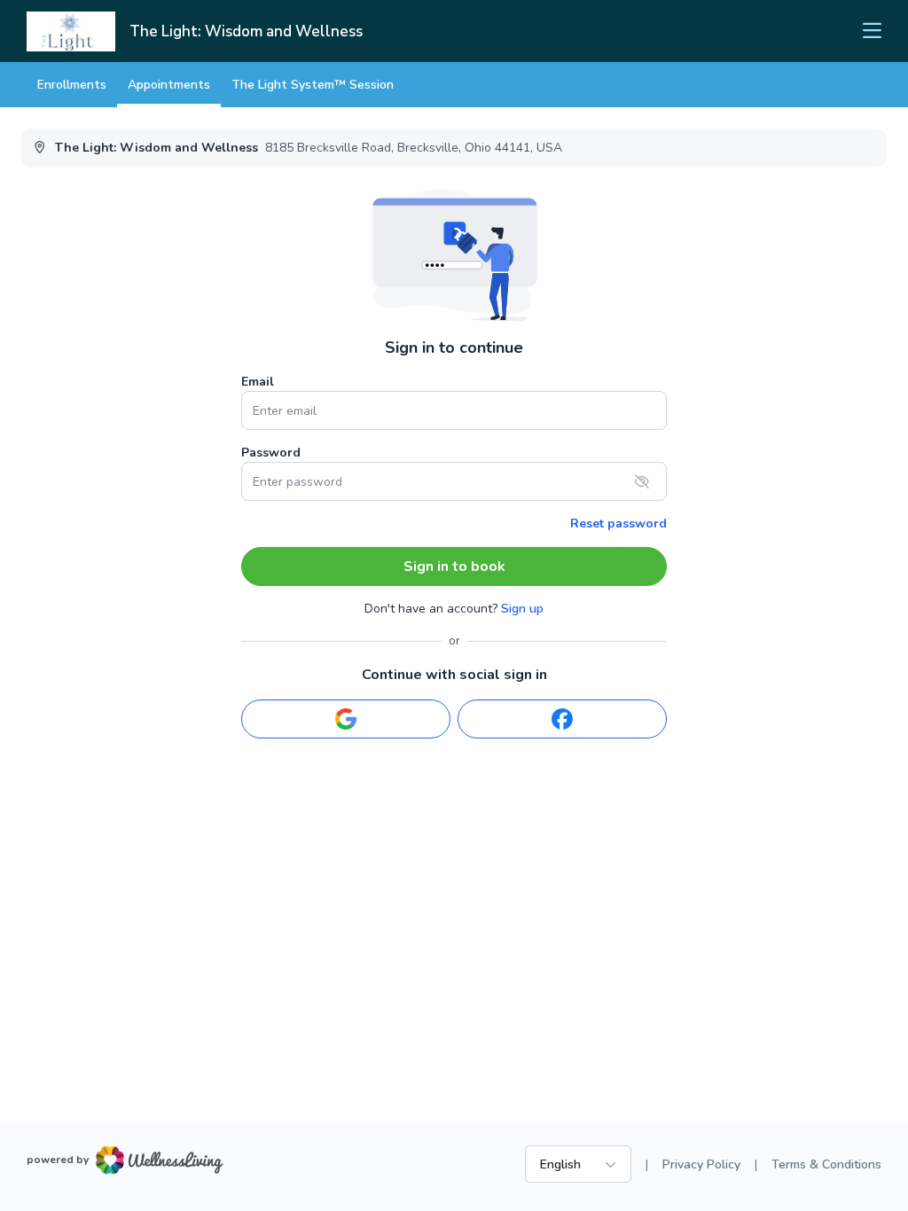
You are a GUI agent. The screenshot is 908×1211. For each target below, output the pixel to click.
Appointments (169, 84)
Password (271, 452)
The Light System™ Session (312, 84)
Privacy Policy (701, 1164)
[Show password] (642, 481)
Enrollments (71, 84)
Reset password (618, 523)
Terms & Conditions (826, 1164)
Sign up (522, 608)
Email (257, 381)
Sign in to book (454, 566)
